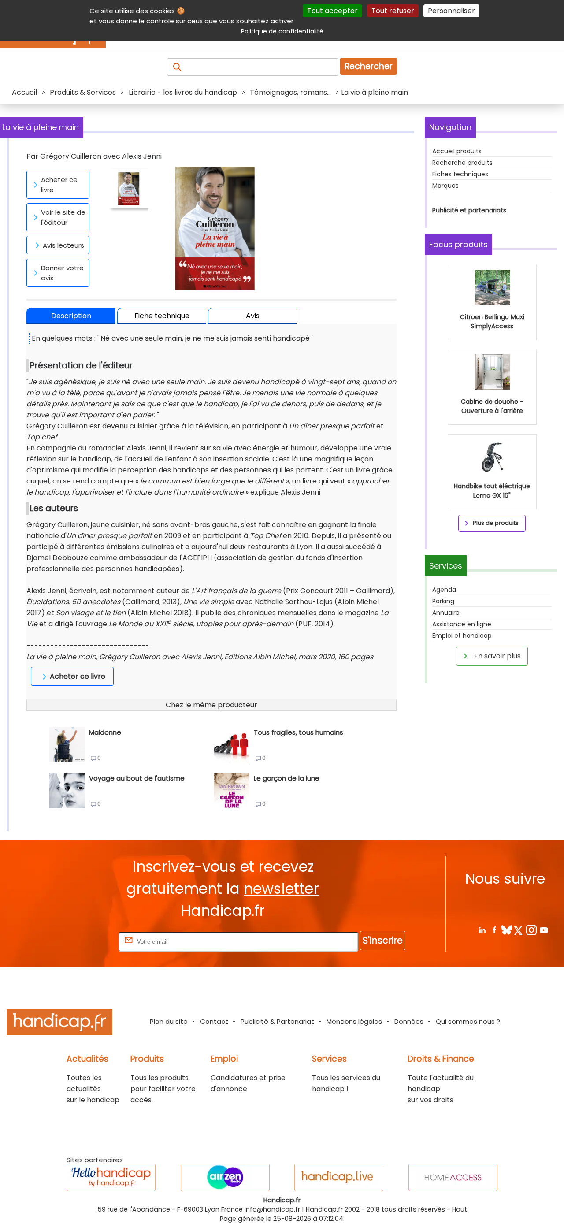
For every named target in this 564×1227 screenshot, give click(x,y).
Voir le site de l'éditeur (63, 217)
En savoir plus (496, 656)
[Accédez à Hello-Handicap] (111, 1177)
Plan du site (169, 1021)
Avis (253, 316)
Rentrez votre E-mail (82, 941)
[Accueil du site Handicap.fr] (59, 1023)
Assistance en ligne (461, 624)
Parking (443, 601)
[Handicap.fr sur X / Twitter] (519, 930)
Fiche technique (161, 316)
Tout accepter (332, 11)
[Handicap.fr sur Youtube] (543, 930)
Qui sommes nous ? (468, 1021)
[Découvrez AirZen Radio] (225, 1177)
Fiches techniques (460, 174)
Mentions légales (354, 1021)
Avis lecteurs (63, 245)
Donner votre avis (62, 273)
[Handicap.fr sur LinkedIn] (482, 930)
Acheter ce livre (59, 184)
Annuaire (446, 612)
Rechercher (369, 66)
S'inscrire (383, 940)
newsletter (281, 888)
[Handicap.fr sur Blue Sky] (506, 930)
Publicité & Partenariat (277, 1021)
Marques (445, 185)
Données (408, 1021)
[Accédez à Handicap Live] (338, 1177)
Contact (214, 1021)
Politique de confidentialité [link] (282, 31)
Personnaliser (451, 11)
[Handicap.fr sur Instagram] (531, 930)
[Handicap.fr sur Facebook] (494, 930)
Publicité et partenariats (469, 210)
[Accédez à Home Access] (452, 1177)
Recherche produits (462, 162)
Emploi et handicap (462, 635)
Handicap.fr (324, 1209)
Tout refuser (392, 11)
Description (71, 316)
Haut (459, 1209)
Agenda (444, 589)
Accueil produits (457, 151)
